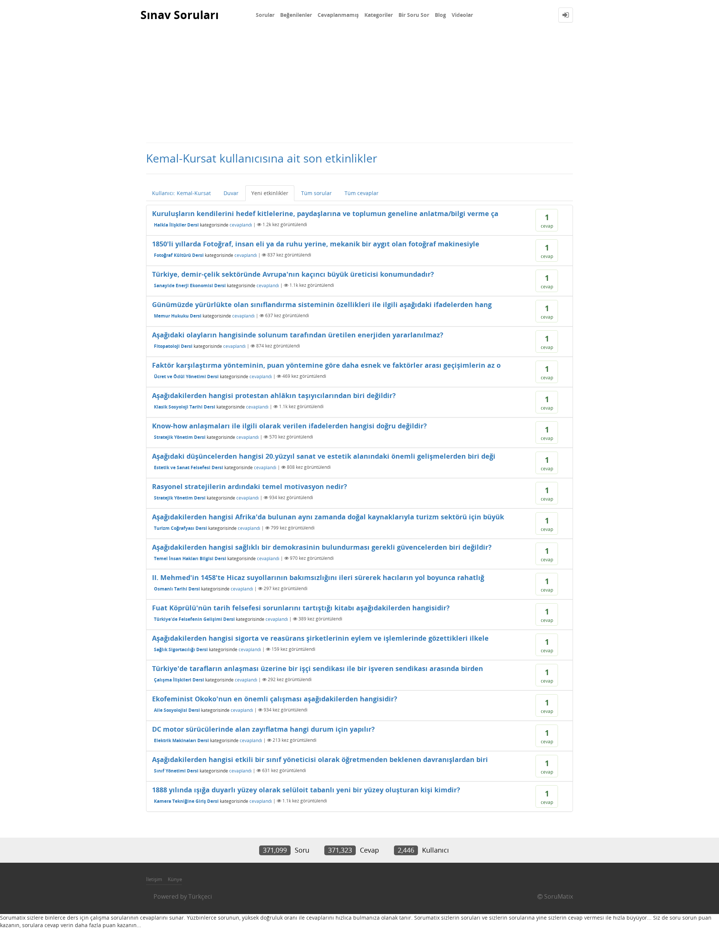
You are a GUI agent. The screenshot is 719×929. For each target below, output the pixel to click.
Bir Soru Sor (413, 14)
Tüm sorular (316, 193)
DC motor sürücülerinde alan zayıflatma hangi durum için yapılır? (263, 729)
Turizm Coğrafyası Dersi (180, 528)
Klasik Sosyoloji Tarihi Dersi (184, 406)
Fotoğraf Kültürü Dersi (179, 255)
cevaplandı (241, 224)
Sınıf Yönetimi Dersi (176, 770)
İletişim (154, 879)
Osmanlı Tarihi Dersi (177, 588)
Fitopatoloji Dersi (173, 346)
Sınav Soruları (179, 14)
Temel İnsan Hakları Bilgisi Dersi (190, 558)
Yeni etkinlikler (269, 193)
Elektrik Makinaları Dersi (181, 740)
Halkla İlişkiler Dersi (176, 224)
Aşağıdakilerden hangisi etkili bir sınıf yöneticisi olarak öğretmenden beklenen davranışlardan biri (320, 759)
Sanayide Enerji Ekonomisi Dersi (190, 285)
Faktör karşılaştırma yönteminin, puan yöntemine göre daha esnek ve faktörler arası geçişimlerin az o (326, 365)
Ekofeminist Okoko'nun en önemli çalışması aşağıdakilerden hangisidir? (274, 698)
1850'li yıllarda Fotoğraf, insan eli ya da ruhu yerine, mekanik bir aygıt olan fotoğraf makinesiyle (315, 243)
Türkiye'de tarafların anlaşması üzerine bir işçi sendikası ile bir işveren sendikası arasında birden (317, 668)
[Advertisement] (359, 86)
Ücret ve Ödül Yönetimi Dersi (186, 376)
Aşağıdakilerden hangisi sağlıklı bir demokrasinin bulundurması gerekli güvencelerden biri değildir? (322, 547)
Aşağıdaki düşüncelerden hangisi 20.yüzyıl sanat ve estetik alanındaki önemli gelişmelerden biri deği (323, 456)
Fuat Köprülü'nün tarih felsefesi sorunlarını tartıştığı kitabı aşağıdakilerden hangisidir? (301, 607)
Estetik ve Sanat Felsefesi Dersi (188, 467)
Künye (175, 879)
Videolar (462, 14)
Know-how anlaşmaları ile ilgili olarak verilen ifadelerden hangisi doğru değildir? (289, 425)
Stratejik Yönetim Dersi (180, 437)
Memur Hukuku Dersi (177, 315)
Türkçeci (200, 896)
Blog (440, 14)
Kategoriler (378, 14)
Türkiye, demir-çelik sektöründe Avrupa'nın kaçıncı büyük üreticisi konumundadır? (293, 274)
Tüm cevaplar (362, 193)
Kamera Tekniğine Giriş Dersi (186, 801)
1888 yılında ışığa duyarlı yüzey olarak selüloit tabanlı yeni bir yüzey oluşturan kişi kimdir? (306, 789)
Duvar (231, 193)
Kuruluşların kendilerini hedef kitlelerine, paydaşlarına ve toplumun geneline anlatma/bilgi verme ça (325, 213)
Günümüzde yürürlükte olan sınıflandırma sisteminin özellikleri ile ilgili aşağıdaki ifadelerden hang (322, 304)
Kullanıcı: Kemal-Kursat (181, 193)
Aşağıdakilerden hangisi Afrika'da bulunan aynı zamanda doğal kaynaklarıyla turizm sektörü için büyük (328, 516)
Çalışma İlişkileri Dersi (179, 679)
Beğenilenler (296, 14)
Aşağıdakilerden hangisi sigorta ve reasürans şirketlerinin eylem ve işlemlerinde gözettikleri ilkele (320, 638)
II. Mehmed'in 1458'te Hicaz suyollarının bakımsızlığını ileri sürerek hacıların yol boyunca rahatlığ (318, 577)
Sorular (265, 14)
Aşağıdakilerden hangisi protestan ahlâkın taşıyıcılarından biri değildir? (274, 395)
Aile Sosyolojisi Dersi (177, 710)
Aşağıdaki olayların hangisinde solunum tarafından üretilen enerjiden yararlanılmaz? (297, 334)
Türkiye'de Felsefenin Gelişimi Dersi (194, 619)
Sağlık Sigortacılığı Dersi (181, 649)
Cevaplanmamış (338, 14)
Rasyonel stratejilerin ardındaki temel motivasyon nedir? (249, 486)
